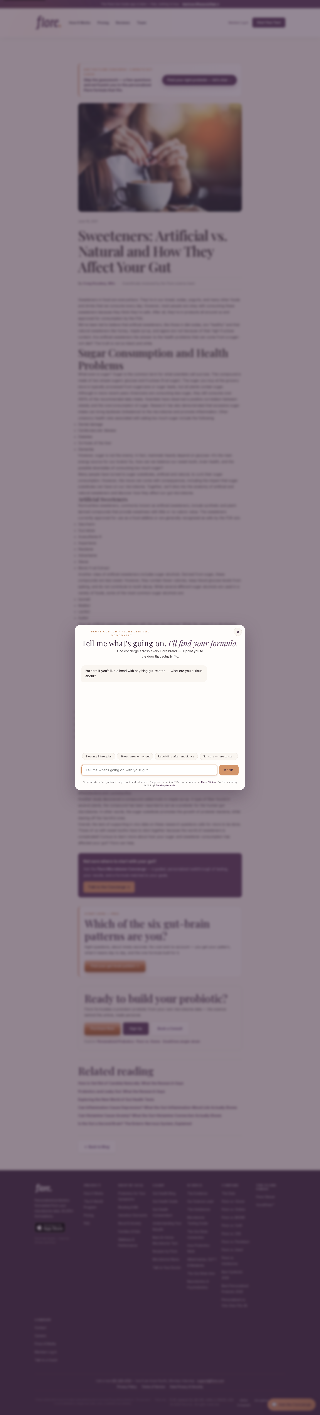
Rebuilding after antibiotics (176, 756)
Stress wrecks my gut (135, 756)
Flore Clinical (208, 782)
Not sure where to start (218, 756)
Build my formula (165, 785)
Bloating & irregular (99, 756)
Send (228, 770)
